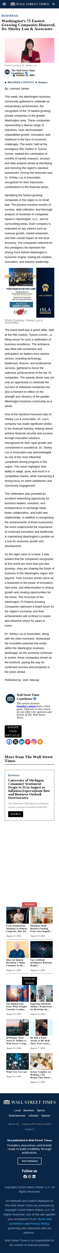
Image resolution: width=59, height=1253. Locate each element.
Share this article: (13, 731)
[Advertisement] (29, 869)
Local (17, 1110)
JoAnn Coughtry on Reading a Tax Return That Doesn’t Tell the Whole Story (41, 1076)
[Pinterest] (28, 742)
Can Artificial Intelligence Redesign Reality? (41, 962)
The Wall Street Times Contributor (23, 71)
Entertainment (23, 775)
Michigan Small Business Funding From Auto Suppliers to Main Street (41, 930)
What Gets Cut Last (16, 1071)
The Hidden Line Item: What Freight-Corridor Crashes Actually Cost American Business (17, 1009)
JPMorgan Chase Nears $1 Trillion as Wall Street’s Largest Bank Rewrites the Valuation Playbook (17, 1043)
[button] (4, 3)
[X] (15, 742)
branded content (26, 706)
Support (29, 1129)
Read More (22, 807)
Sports (41, 1110)
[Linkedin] (21, 742)
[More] (40, 742)
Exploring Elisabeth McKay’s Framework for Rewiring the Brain (41, 1008)
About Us (13, 1124)
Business (10, 15)
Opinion (45, 1115)
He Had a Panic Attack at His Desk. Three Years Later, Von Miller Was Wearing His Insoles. (40, 1043)
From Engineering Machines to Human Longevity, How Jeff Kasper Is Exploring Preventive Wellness (16, 931)
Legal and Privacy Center (36, 1124)
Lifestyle (33, 1115)
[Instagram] (34, 742)
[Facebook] (9, 742)
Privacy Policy (39, 1223)
